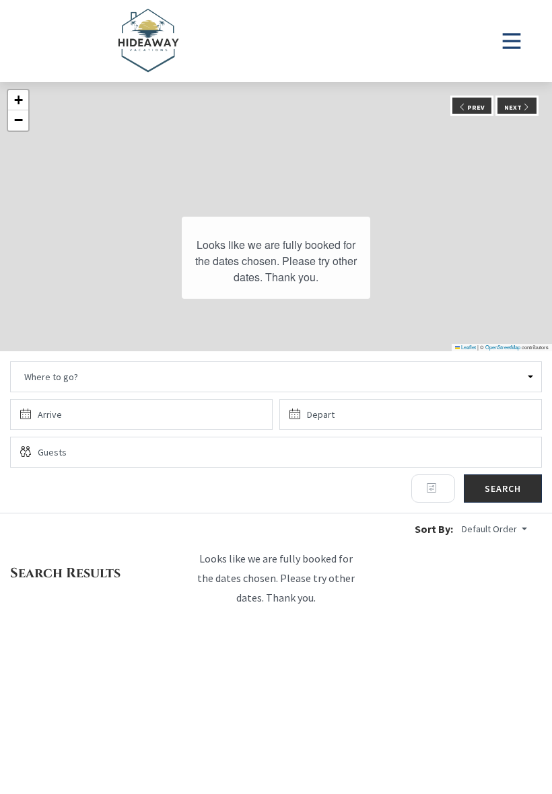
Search (503, 488)
